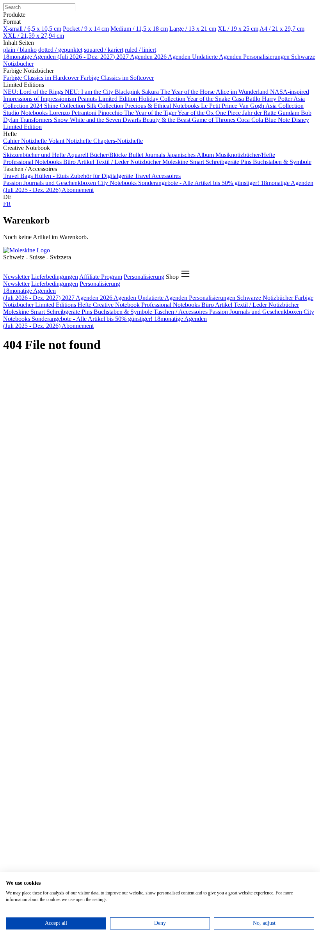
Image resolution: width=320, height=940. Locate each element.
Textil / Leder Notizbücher (129, 161)
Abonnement (78, 190)
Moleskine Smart (184, 161)
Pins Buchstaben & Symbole (276, 161)
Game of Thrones (214, 119)
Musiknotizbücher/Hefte (245, 154)
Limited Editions (56, 304)
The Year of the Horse (188, 91)
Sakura (151, 91)
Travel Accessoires (158, 176)
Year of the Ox (196, 112)
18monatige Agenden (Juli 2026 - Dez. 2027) (59, 56)
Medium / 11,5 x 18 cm (139, 28)
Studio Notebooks (26, 112)
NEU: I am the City (90, 91)
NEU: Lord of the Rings (34, 91)
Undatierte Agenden (217, 56)
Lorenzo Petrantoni (73, 112)
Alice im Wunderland (243, 91)
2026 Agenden (173, 56)
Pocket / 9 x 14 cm (86, 28)
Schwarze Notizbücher (266, 297)
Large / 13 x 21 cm (192, 28)
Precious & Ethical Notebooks (163, 105)
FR (7, 204)
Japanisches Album (191, 154)
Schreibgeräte (223, 161)
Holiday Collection (163, 98)
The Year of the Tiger (151, 112)
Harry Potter (277, 98)
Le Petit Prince (220, 105)
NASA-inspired (289, 91)
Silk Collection (106, 105)
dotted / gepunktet (60, 49)
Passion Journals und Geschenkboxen (50, 183)
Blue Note (278, 119)
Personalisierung (144, 276)
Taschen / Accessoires (181, 311)
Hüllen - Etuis (52, 176)
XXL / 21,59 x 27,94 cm (33, 35)
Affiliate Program (100, 276)
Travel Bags (18, 176)
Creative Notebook (117, 304)
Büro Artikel (79, 161)
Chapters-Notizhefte (118, 140)
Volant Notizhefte (70, 140)
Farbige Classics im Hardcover (41, 77)
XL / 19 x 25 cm (238, 28)
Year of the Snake (209, 98)
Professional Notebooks (33, 161)
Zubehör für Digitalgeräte (102, 176)
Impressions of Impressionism (40, 98)
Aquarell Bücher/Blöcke (97, 154)
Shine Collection (65, 105)
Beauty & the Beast (167, 119)
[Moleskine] (26, 250)
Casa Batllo (247, 98)
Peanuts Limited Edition (108, 98)
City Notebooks (118, 183)
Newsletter (16, 276)
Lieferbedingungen (54, 276)
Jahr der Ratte (260, 112)
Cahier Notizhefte (25, 140)
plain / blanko (20, 49)
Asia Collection (284, 105)
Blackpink (128, 91)
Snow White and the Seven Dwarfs (98, 119)
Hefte (85, 304)
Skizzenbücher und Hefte (35, 154)
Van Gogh (252, 105)
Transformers (37, 119)
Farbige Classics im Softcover (117, 77)
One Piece (228, 112)
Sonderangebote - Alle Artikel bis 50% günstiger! (199, 183)
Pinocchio (111, 112)
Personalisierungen (267, 56)
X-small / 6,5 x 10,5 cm (32, 28)
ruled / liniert (140, 49)
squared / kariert (103, 49)
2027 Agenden (135, 56)
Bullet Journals (147, 154)
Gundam (289, 112)
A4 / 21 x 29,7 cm (282, 28)
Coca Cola (251, 119)
